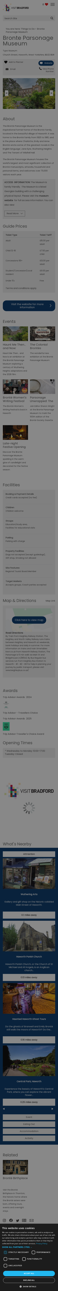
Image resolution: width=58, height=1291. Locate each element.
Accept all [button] (29, 1273)
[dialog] (29, 1257)
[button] (29, 1247)
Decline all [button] (29, 1280)
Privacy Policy (41, 1243)
